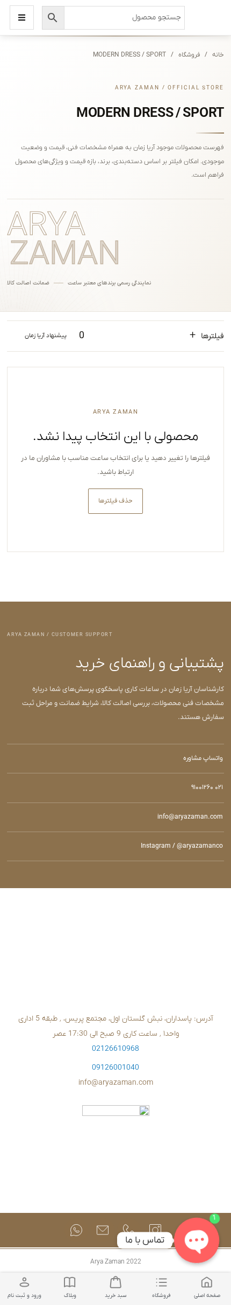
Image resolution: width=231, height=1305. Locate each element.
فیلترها (207, 336)
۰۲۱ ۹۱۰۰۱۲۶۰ (207, 787)
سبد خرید (116, 1295)
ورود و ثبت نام (24, 1295)
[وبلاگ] (69, 1281)
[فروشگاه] (161, 1281)
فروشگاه (189, 55)
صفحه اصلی (207, 1295)
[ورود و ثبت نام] (24, 1281)
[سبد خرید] (115, 1281)
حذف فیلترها (115, 501)
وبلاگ (70, 1295)
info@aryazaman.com (190, 817)
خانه (218, 55)
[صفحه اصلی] (206, 1281)
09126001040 (115, 1068)
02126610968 (115, 1049)
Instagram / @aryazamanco (182, 846)
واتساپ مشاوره (203, 758)
